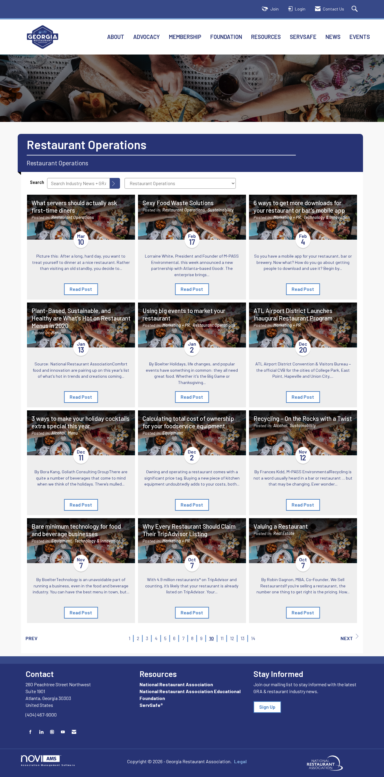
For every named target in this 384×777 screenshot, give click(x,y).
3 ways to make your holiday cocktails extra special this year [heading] (81, 422)
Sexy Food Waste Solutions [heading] (178, 202)
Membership (185, 36)
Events (360, 36)
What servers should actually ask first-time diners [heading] (74, 206)
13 (242, 638)
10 (211, 638)
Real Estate (283, 533)
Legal (240, 761)
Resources (266, 36)
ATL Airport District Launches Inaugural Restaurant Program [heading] (293, 314)
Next (346, 638)
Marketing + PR (287, 217)
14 (253, 638)
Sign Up (267, 707)
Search (37, 182)
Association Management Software (48, 765)
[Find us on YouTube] (63, 732)
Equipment (172, 433)
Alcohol (58, 433)
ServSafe (303, 36)
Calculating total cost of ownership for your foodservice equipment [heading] (188, 422)
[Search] (115, 183)
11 (222, 638)
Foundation (226, 36)
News (333, 36)
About (115, 36)
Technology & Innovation (327, 217)
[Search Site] (355, 9)
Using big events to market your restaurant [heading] (183, 314)
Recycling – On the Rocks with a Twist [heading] (303, 418)
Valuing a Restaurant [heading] (281, 526)
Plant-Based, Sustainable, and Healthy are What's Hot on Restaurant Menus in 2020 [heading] (81, 318)
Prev (32, 638)
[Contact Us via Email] (74, 732)
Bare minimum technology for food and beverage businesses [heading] (76, 530)
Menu (56, 332)
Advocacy (146, 36)
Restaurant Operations (72, 217)
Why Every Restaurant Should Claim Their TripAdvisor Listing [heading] (189, 530)
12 (232, 638)
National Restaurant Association (176, 684)
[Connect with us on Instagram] (52, 732)
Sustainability (221, 209)
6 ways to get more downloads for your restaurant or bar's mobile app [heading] (299, 206)
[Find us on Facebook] (30, 732)
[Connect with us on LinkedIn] (41, 732)
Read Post (81, 289)
